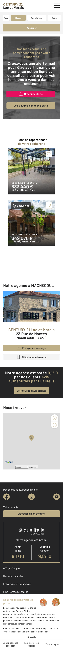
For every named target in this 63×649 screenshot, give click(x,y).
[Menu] (57, 5)
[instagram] (31, 496)
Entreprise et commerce (17, 583)
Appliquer (32, 27)
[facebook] (6, 496)
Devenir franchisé (13, 576)
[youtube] (56, 496)
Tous (6, 18)
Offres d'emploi (11, 568)
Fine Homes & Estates (15, 591)
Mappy (34, 467)
